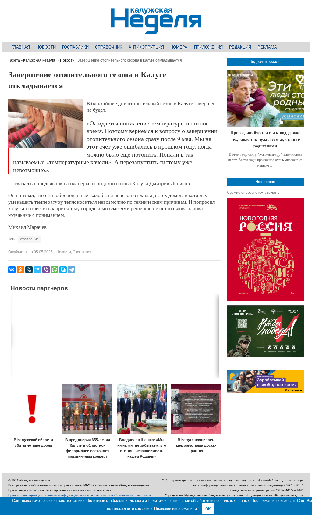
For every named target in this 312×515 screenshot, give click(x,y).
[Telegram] (71, 269)
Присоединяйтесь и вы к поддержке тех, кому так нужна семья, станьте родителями (265, 139)
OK (208, 509)
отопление (29, 239)
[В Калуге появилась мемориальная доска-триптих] (196, 409)
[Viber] (46, 269)
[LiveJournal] (29, 269)
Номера (178, 47)
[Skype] (63, 269)
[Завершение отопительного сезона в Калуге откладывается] (45, 147)
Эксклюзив (82, 252)
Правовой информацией (175, 508)
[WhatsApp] (54, 269)
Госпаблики (75, 47)
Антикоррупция (146, 47)
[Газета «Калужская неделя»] (156, 31)
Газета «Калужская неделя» (32, 60)
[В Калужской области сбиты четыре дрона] (33, 409)
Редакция (240, 47)
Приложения (208, 47)
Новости (46, 47)
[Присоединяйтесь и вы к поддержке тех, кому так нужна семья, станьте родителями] (265, 98)
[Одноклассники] (20, 269)
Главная (21, 47)
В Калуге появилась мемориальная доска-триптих (196, 445)
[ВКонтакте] (12, 269)
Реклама (267, 47)
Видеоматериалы (265, 61)
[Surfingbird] (37, 269)
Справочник (108, 47)
